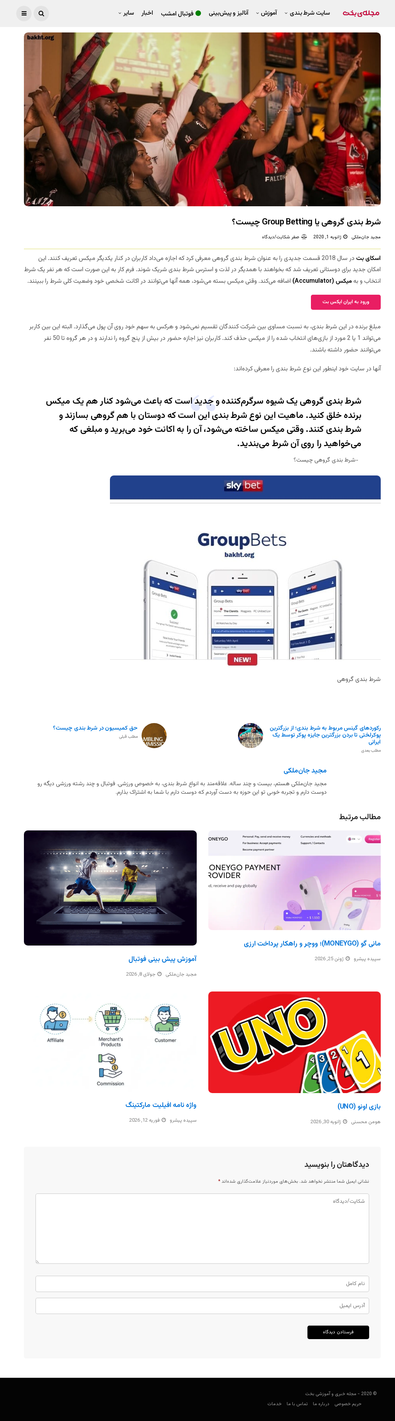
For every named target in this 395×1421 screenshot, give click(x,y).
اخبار (147, 13)
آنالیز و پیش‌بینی (228, 13)
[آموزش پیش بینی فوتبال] (110, 888)
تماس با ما (297, 1404)
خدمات (274, 1404)
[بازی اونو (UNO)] (294, 1042)
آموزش (269, 13)
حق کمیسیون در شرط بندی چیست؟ (95, 732)
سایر (128, 13)
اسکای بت (368, 258)
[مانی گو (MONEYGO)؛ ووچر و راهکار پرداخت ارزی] (294, 880)
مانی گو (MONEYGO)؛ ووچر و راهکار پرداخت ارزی (312, 944)
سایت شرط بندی (310, 13)
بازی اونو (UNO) (359, 1107)
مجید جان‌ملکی (366, 237)
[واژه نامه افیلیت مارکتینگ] (110, 1041)
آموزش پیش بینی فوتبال (162, 959)
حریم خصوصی (347, 1404)
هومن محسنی (366, 1122)
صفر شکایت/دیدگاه (280, 237)
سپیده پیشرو (367, 959)
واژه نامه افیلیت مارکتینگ (160, 1105)
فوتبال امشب (177, 14)
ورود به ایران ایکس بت (345, 302)
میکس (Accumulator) (322, 281)
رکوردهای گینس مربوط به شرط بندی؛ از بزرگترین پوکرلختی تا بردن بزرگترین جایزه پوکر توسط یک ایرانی (325, 739)
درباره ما (321, 1404)
